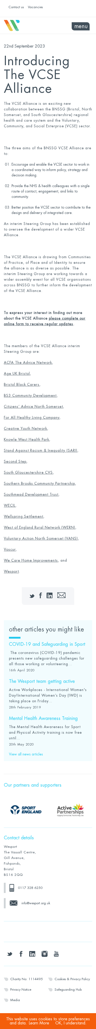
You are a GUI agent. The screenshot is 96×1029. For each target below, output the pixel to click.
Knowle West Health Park (26, 439)
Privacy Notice (20, 989)
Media (15, 1000)
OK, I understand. (71, 1023)
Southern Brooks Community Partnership (39, 483)
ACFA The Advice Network (28, 362)
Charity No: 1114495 (26, 979)
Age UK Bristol (17, 373)
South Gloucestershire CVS (28, 472)
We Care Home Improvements (31, 560)
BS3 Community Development (30, 395)
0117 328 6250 (30, 887)
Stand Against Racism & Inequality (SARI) (40, 450)
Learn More (39, 1023)
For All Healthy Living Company (31, 417)
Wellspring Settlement (23, 516)
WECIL (9, 505)
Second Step (15, 461)
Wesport (26, 25)
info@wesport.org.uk (36, 903)
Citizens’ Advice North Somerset (33, 406)
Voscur (10, 549)
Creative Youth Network (25, 428)
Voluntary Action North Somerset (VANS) (41, 538)
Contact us (16, 7)
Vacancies (35, 7)
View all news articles (26, 754)
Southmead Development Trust (31, 494)
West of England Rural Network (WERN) (39, 527)
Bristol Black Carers (21, 384)
